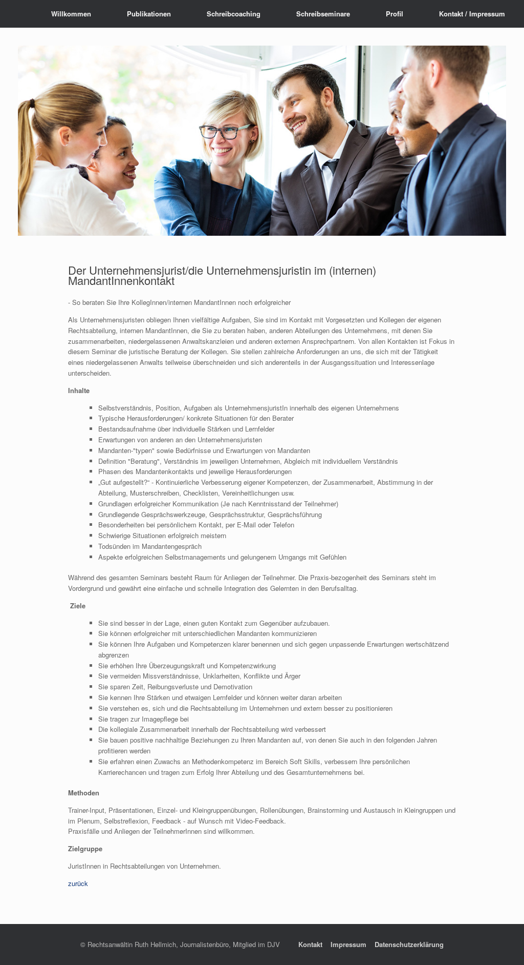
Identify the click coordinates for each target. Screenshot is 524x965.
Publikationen (149, 13)
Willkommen (71, 13)
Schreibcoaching (233, 13)
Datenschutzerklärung (409, 944)
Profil (394, 13)
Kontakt (310, 944)
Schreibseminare (323, 13)
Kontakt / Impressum (472, 13)
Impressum (348, 944)
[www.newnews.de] (18, 14)
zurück (78, 883)
